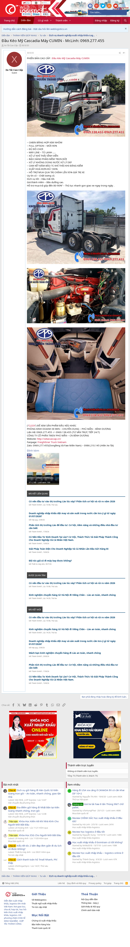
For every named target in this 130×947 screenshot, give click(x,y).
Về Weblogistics (39, 899)
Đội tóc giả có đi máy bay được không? (50, 560)
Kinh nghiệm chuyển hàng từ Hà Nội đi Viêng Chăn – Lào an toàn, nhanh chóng (72, 594)
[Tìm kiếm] (125, 20)
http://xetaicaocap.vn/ (49, 438)
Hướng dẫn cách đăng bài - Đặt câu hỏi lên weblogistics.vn (35, 28)
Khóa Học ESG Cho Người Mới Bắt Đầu (35, 835)
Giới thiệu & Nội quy (90, 906)
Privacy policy (95, 883)
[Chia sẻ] (120, 53)
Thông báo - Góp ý (90, 902)
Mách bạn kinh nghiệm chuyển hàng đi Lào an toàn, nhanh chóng (65, 652)
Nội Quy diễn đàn (89, 899)
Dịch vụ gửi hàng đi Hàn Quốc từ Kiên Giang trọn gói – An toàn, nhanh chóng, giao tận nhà (34, 793)
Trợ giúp (107, 883)
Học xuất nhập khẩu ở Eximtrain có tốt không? (97, 842)
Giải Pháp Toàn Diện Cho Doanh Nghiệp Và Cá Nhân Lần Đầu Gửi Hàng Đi (68, 548)
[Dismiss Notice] (125, 29)
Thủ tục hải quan (80, 799)
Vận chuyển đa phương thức (21, 802)
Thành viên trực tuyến (81, 765)
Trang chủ (9, 20)
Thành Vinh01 (37, 505)
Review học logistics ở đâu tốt (88, 831)
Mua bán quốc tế (16, 830)
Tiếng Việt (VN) (11, 883)
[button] (51, 20)
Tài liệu (11, 868)
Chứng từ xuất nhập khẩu (44, 920)
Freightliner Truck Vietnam (52, 442)
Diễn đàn (26, 20)
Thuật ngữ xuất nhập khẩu (44, 903)
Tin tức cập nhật (15, 855)
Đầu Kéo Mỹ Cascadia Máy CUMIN (70, 58)
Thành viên (61, 20)
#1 (124, 53)
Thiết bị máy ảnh (38, 564)
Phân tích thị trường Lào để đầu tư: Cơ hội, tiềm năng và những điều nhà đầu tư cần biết (73, 527)
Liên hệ (61, 883)
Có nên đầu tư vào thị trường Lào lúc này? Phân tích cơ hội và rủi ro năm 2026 (72, 501)
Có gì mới (43, 20)
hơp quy (35, 520)
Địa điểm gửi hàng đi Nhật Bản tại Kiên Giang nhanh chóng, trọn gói (33, 809)
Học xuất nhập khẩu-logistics (86, 827)
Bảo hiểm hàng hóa (41, 924)
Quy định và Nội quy (76, 883)
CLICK (32, 425)
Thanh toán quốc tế (41, 928)
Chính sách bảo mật (90, 910)
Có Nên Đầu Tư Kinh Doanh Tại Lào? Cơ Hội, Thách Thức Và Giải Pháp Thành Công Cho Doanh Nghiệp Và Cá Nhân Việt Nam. (73, 538)
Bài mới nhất (10, 784)
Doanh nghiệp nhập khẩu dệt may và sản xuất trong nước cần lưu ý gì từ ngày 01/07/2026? (72, 515)
